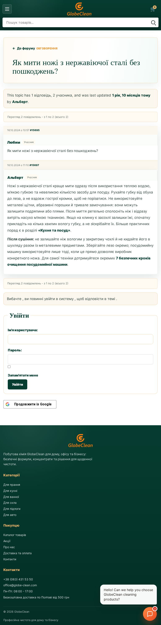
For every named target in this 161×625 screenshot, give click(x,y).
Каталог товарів (14, 535)
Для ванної (11, 497)
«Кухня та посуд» (54, 230)
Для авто (9, 515)
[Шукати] (153, 22)
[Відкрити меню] (7, 9)
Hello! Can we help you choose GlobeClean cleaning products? (128, 594)
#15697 (34, 165)
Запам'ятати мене (23, 375)
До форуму (23, 48)
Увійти (17, 384)
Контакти (9, 559)
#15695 (35, 130)
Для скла (10, 502)
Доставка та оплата (17, 553)
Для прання (11, 484)
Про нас (9, 547)
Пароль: (15, 350)
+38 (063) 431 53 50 (18, 579)
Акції (6, 541)
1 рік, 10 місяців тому (131, 95)
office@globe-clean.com (20, 585)
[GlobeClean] (79, 9)
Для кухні (10, 490)
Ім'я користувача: (23, 330)
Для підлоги (11, 508)
